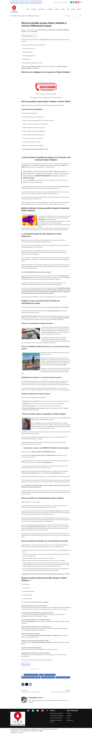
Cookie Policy (65, 2)
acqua (61, 546)
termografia (42, 216)
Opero (22, 202)
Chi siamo (33, 9)
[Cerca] (80, 16)
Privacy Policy (57, 2)
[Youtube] (76, 2)
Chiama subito (25, 664)
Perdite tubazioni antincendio (56, 713)
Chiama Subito (14, 2)
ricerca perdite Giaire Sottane (62, 677)
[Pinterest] (81, 2)
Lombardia (69, 715)
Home (27, 9)
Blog (68, 9)
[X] (74, 2)
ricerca (41, 674)
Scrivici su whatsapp (36, 2)
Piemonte (69, 713)
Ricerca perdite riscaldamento (56, 715)
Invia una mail (24, 2)
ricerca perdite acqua (50, 674)
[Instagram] (78, 2)
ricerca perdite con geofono (47, 677)
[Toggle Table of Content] (34, 36)
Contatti (73, 9)
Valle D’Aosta (70, 720)
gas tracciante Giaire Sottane (31, 674)
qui (49, 659)
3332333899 (31, 180)
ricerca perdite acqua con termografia (31, 677)
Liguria (68, 717)
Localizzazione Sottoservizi (56, 717)
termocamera (48, 277)
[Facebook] (71, 2)
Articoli (15, 15)
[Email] (30, 684)
